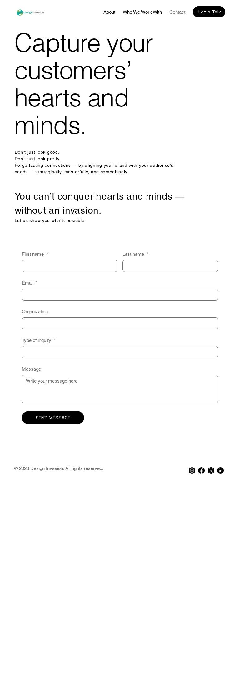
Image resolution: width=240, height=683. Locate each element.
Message (31, 369)
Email (30, 282)
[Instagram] (192, 470)
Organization (35, 311)
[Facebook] (201, 470)
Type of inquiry (39, 340)
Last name (135, 254)
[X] (211, 470)
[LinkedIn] (220, 470)
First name (35, 254)
